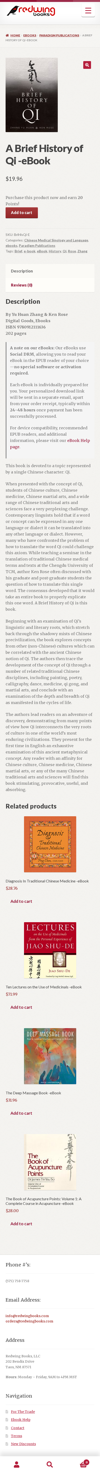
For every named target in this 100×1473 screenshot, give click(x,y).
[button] (87, 65)
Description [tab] (22, 271)
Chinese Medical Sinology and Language (56, 240)
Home (15, 35)
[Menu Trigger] (88, 10)
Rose (72, 251)
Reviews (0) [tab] (21, 285)
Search (50, 1465)
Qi (65, 251)
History (55, 251)
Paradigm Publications (59, 35)
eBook (42, 251)
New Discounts (23, 1444)
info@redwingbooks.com (27, 1316)
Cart (77, 1460)
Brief (18, 251)
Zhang (82, 251)
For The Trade (23, 1412)
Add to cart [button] (21, 901)
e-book (29, 251)
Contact (17, 1428)
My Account (16, 1465)
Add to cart (21, 212)
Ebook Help (20, 1420)
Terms (16, 1436)
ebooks (29, 35)
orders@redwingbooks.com (29, 1321)
